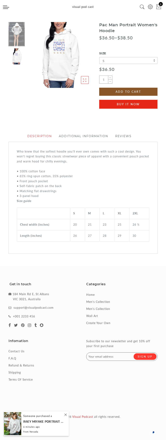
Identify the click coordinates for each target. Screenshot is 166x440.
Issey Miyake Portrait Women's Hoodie (43, 421)
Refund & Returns (21, 365)
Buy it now (128, 104)
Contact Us (16, 351)
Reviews (123, 136)
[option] (60, 55)
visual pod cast (83, 6)
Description (39, 136)
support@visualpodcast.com (34, 307)
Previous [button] (34, 57)
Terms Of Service (21, 379)
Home (90, 294)
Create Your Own (98, 323)
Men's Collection (98, 301)
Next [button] (80, 57)
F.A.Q (12, 358)
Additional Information (83, 136)
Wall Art (92, 316)
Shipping (15, 372)
